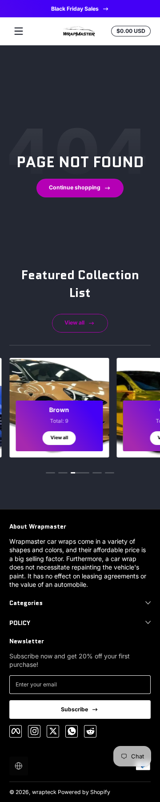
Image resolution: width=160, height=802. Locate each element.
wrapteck (44, 792)
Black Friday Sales (74, 8)
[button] (18, 766)
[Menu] (18, 31)
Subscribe (74, 709)
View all (74, 322)
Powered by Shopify (84, 792)
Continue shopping (74, 187)
